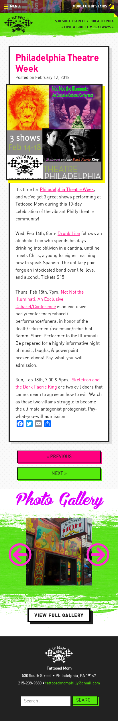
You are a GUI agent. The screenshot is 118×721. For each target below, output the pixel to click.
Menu (15, 6)
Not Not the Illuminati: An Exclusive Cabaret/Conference (49, 299)
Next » (59, 473)
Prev (20, 554)
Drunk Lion (69, 233)
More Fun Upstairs (90, 6)
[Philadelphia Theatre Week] (59, 132)
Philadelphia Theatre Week (67, 189)
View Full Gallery (59, 615)
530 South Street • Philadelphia (84, 21)
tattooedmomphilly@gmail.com (72, 683)
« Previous (59, 456)
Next (97, 554)
